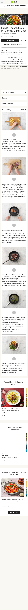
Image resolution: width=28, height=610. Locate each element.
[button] (14, 98)
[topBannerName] (14, 11)
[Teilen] (25, 40)
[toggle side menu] (2, 2)
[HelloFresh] (14, 2)
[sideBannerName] (14, 80)
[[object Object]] (21, 40)
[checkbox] (1, 36)
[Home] (2, 6)
